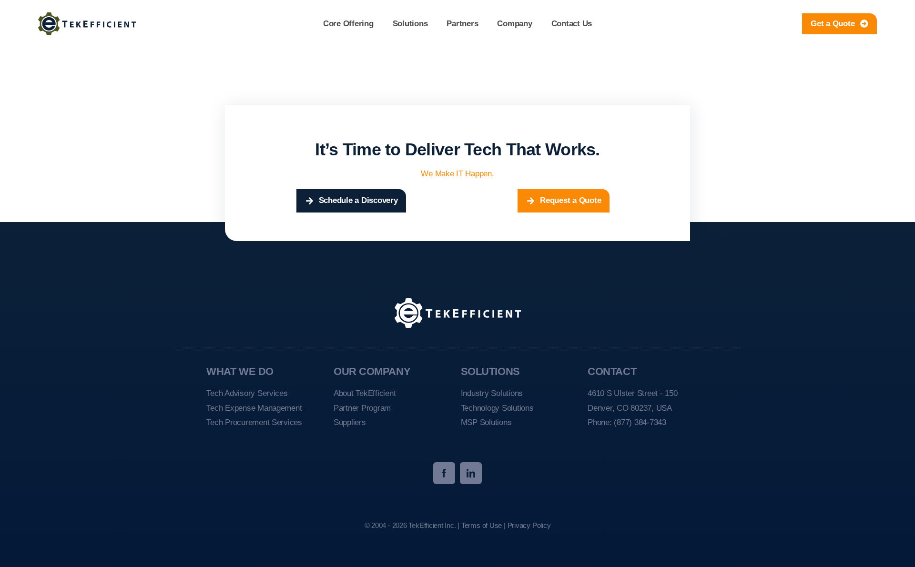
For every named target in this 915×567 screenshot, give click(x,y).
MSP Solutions (486, 422)
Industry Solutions (492, 393)
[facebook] (444, 473)
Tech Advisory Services (246, 393)
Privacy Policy (529, 525)
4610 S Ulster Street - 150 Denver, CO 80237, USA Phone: (632, 408)
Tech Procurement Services (254, 422)
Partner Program (362, 408)
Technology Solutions (497, 408)
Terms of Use (481, 525)
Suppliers (350, 422)
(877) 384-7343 (640, 422)
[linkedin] (471, 473)
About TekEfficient (365, 393)
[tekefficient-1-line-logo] (87, 16)
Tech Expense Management (254, 408)
